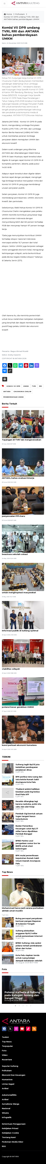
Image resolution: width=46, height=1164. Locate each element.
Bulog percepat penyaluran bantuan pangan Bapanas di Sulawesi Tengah (29, 921)
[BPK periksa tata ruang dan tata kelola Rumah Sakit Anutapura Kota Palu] (8, 780)
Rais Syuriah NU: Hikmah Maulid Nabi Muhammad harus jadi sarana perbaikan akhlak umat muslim (23, 908)
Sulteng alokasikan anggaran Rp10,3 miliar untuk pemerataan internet (29, 933)
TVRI (34, 386)
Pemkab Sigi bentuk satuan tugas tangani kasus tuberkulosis (29, 816)
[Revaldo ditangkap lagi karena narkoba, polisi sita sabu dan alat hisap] (8, 805)
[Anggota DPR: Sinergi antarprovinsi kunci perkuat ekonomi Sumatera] (23, 729)
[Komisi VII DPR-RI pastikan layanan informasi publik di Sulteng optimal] (23, 615)
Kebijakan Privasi (10, 1128)
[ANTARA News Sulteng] (25, 3)
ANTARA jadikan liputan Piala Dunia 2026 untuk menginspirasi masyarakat (23, 591)
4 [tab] (27, 1005)
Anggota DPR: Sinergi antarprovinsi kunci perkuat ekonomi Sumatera (20, 743)
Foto (4, 969)
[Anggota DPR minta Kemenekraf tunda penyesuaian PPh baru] (23, 500)
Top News (7, 872)
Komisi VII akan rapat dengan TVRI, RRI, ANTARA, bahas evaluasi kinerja (22, 476)
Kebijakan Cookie (10, 1133)
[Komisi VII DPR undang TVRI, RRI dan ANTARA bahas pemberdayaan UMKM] (23, 892)
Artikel (5, 1088)
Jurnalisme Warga (10, 1104)
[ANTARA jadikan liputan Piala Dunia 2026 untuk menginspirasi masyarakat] (23, 577)
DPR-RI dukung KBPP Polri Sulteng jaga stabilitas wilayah (22, 667)
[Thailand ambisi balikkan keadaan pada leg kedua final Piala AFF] (8, 793)
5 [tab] (30, 1005)
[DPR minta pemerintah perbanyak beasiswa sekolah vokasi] (23, 538)
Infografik (6, 1117)
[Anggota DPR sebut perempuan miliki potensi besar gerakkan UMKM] (23, 691)
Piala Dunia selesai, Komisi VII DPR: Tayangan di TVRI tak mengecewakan (21, 438)
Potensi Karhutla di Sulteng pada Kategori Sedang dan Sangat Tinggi (22, 995)
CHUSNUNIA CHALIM (22, 391)
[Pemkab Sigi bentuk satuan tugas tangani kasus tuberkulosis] (8, 817)
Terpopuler (7, 1046)
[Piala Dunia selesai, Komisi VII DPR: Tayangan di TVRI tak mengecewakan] (23, 424)
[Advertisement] (23, 288)
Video (5, 1055)
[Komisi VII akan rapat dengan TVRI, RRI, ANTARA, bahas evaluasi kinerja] (23, 462)
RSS (4, 1146)
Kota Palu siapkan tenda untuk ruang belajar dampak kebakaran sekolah (29, 958)
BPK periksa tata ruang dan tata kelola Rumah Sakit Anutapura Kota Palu (29, 779)
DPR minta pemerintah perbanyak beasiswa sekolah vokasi (19, 552)
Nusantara (7, 1059)
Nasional (6, 1108)
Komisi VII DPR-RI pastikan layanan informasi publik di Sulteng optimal (20, 629)
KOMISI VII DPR (13, 386)
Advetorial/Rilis (9, 1095)
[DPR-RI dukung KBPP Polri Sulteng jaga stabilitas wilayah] (23, 653)
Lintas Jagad (8, 1084)
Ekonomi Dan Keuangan (13, 1075)
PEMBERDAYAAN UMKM (13, 397)
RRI (40, 386)
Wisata (5, 1113)
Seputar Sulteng (10, 1066)
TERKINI (6, 757)
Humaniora (7, 1079)
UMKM (26, 386)
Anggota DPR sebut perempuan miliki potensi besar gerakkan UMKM (21, 705)
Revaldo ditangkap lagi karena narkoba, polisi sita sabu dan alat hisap (28, 804)
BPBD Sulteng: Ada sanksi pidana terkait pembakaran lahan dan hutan (29, 946)
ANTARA (6, 391)
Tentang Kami (9, 1137)
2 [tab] (19, 1005)
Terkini (5, 1037)
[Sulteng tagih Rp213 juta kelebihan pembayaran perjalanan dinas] (8, 768)
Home (9, 14)
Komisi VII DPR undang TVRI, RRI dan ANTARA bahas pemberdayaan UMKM (21, 18)
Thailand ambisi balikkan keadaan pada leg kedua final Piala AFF (28, 792)
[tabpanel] (23, 990)
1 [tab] (15, 1005)
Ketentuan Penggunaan (14, 1124)
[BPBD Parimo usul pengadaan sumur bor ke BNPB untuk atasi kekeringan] (8, 844)
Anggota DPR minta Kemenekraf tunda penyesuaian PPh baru (22, 514)
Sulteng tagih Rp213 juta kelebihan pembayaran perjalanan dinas (27, 767)
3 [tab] (23, 1005)
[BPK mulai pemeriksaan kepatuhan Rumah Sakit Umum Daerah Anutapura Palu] (8, 859)
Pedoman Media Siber (12, 1142)
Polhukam (20, 14)
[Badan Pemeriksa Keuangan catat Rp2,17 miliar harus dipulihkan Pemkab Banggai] (8, 829)
